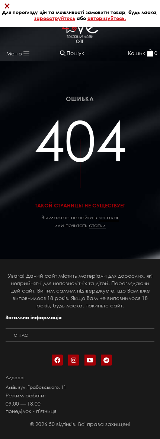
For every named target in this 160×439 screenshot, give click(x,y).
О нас (21, 335)
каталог (109, 217)
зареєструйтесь (54, 18)
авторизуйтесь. (106, 18)
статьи (97, 225)
